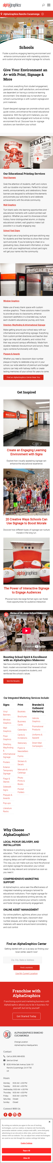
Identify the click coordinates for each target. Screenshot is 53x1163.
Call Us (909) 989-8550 (16, 1056)
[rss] (19, 1114)
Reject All (26, 1150)
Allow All (26, 1158)
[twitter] (10, 1114)
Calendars (22, 729)
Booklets (21, 711)
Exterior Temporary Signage (8, 770)
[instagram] (15, 1114)
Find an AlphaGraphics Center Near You (23, 377)
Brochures (22, 716)
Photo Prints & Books (21, 781)
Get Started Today (26, 1016)
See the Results (13, 681)
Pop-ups (7, 803)
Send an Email (12, 1060)
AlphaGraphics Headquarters (26, 1045)
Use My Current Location (26, 973)
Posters (6, 762)
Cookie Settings (26, 1143)
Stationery (22, 743)
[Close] (49, 1122)
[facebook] (5, 1114)
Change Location (21, 1042)
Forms (20, 756)
